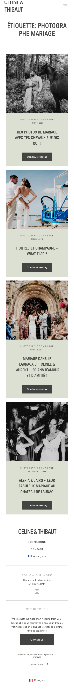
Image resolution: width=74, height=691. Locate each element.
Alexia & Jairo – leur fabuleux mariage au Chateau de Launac (37, 486)
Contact (37, 549)
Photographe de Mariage (36, 119)
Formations (37, 541)
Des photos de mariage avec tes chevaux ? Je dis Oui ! (37, 138)
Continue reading (37, 156)
